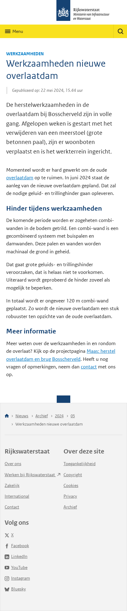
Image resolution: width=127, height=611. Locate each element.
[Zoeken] (120, 31)
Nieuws (21, 415)
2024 (59, 415)
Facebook (20, 545)
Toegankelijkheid (79, 463)
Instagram (20, 578)
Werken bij (30, 474)
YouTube (19, 567)
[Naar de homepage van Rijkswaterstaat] (63, 12)
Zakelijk (12, 485)
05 (73, 415)
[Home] (7, 416)
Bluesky (18, 589)
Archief (41, 415)
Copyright (72, 474)
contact (89, 367)
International (17, 496)
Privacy (70, 496)
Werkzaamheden (25, 53)
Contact (12, 507)
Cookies (70, 485)
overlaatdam (19, 177)
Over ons (13, 463)
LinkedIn (19, 556)
